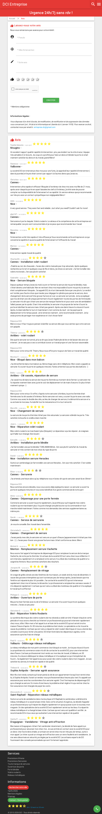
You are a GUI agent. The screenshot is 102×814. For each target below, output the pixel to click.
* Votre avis (22, 62)
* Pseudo (21, 37)
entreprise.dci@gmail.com (44, 127)
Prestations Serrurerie (17, 761)
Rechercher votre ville (18, 787)
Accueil (12, 18)
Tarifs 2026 (13, 791)
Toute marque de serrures (19, 764)
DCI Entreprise (15, 4)
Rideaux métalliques (16, 775)
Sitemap (11, 796)
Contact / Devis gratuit (18, 800)
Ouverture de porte (16, 767)
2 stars (22, 79)
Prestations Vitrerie (16, 758)
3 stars (27, 79)
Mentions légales (15, 794)
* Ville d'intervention (25, 50)
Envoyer (51, 100)
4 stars (32, 79)
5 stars (37, 79)
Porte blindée (13, 769)
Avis (23, 18)
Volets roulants (14, 772)
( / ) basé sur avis (35, 807)
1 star (17, 79)
